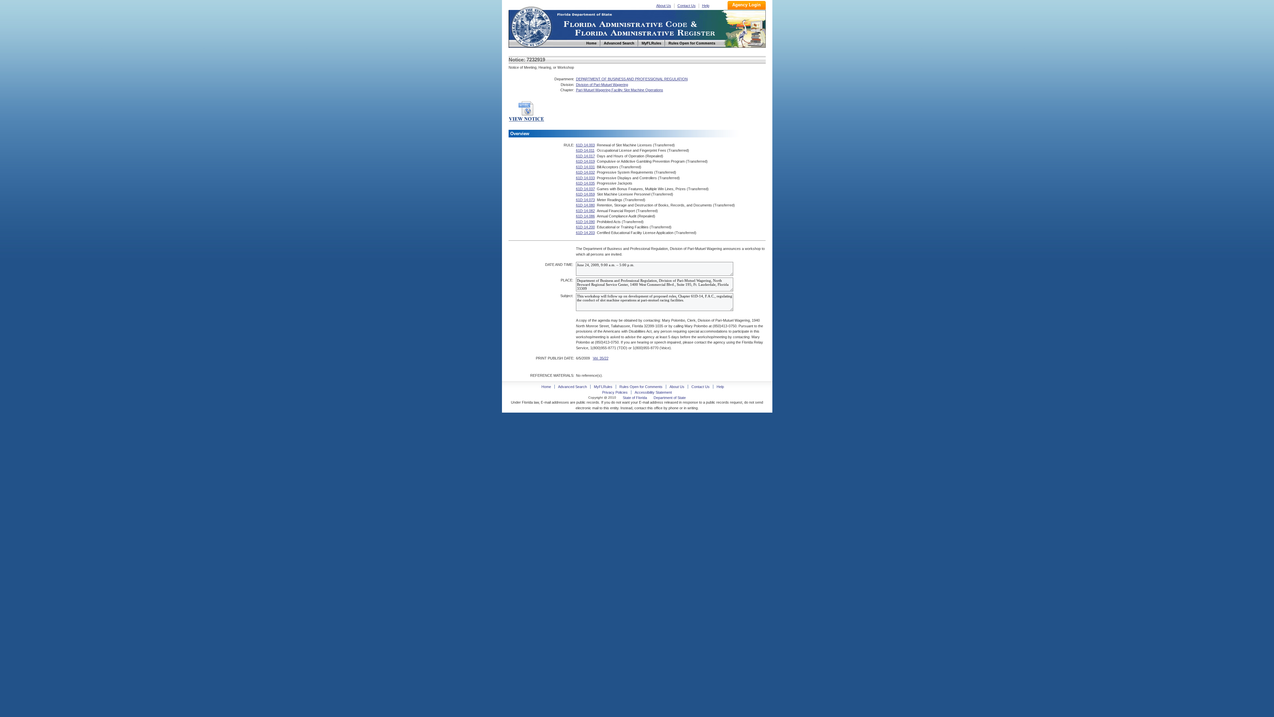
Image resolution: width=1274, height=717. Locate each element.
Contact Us (686, 6)
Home (531, 26)
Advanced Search (572, 387)
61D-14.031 (585, 167)
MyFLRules (603, 387)
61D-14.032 (585, 172)
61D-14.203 (585, 233)
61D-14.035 (585, 183)
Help (705, 6)
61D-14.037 (585, 189)
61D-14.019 (585, 161)
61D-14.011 (585, 150)
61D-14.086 (585, 216)
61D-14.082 (585, 211)
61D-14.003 (585, 145)
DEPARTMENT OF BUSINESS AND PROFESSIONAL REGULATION (632, 79)
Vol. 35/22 (600, 358)
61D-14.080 (585, 205)
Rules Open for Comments (641, 387)
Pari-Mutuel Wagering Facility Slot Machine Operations (619, 90)
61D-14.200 (585, 227)
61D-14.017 (585, 156)
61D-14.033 (585, 178)
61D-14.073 (585, 200)
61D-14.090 (585, 222)
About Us (663, 6)
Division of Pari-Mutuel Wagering (602, 85)
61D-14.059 (585, 194)
